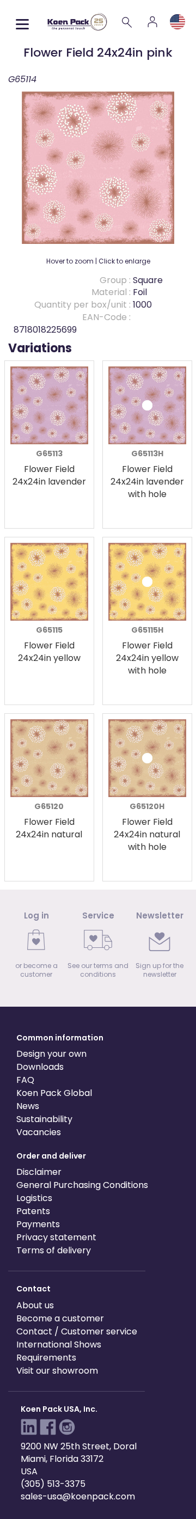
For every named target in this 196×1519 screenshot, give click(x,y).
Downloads (40, 1067)
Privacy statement (56, 1237)
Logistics (34, 1198)
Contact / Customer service (76, 1331)
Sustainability (44, 1119)
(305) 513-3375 (53, 1484)
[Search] (127, 21)
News (27, 1106)
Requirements (46, 1357)
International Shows (58, 1344)
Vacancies (38, 1132)
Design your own (51, 1054)
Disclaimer (39, 1172)
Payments (38, 1224)
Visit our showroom (57, 1370)
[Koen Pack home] (77, 21)
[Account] (152, 21)
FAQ (25, 1080)
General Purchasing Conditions (82, 1185)
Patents (33, 1211)
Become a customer (60, 1318)
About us (35, 1305)
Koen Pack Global (54, 1093)
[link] (36, 948)
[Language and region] (177, 21)
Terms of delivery (53, 1250)
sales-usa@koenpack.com (78, 1496)
